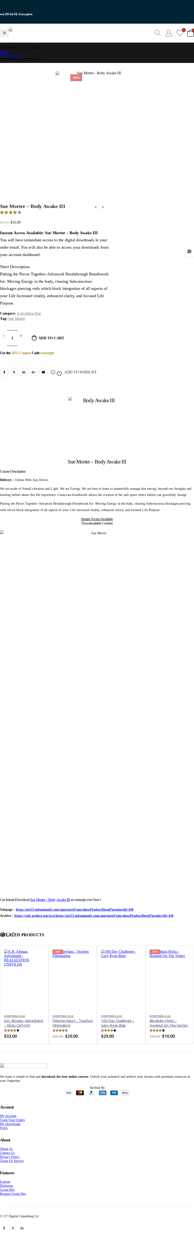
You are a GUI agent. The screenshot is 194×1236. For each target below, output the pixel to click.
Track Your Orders (12, 1132)
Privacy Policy (10, 1168)
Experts (5, 1193)
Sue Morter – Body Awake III (50, 911)
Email (43, 384)
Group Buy (7, 1201)
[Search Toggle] (157, 39)
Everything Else (29, 325)
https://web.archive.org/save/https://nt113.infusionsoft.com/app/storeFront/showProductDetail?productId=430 (93, 927)
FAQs (4, 1140)
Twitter (14, 384)
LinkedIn (24, 384)
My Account (8, 1128)
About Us (6, 1160)
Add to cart (51, 350)
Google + (33, 384)
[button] (2, 946)
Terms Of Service (12, 1172)
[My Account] (169, 39)
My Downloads (10, 1136)
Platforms (6, 1197)
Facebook (4, 384)
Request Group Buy (13, 1205)
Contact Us (7, 1164)
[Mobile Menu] (4, 39)
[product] (24, 991)
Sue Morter (16, 330)
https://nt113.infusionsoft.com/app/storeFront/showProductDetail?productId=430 (74, 921)
